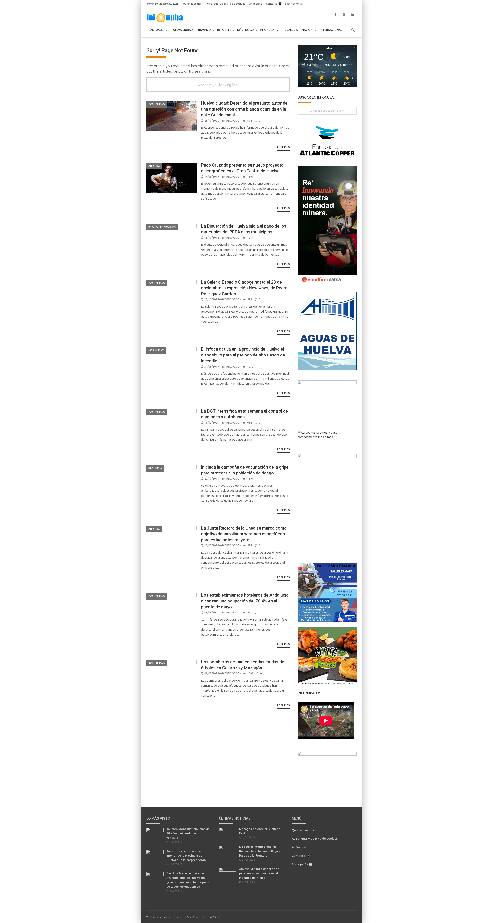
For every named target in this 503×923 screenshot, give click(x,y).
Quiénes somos (192, 3)
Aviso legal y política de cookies (225, 3)
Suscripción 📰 (294, 3)
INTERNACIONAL (331, 30)
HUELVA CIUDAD (182, 30)
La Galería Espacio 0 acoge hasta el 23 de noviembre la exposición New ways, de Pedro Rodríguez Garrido (244, 288)
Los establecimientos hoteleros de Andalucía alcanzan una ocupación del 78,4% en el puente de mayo (245, 601)
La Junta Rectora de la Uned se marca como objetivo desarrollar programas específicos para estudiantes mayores (244, 534)
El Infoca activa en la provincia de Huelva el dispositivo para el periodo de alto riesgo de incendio (243, 355)
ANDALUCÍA (290, 30)
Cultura (154, 166)
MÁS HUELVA (245, 30)
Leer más (283, 147)
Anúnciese (255, 3)
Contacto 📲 (273, 3)
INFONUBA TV (269, 30)
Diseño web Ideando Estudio (204, 917)
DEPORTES (224, 30)
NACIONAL (309, 30)
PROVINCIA (204, 30)
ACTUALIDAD (158, 30)
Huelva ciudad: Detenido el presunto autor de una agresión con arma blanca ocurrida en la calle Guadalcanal (244, 109)
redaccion (233, 120)
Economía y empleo (162, 227)
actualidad (156, 104)
